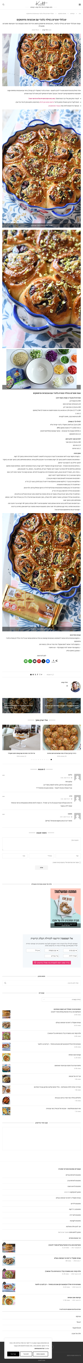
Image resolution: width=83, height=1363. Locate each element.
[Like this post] (40, 675)
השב (3, 775)
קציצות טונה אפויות (75, 1055)
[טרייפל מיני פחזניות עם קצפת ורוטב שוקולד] (21, 737)
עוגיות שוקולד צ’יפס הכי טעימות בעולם (68, 1022)
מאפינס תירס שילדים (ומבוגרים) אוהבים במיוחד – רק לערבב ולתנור (59, 1044)
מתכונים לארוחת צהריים (73, 1175)
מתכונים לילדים (76, 1203)
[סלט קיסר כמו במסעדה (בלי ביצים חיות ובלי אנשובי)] (8, 1274)
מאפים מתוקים (62, 13)
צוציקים (78, 1316)
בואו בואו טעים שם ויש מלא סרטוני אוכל (42, 98)
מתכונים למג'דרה (75, 1215)
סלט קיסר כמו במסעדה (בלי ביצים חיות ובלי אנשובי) (64, 1033)
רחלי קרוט (45, 30)
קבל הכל (13, 1354)
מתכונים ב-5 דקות (75, 1209)
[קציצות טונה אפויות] (8, 1300)
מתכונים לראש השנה (74, 1186)
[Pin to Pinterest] (33, 675)
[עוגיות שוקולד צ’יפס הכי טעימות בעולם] (8, 1261)
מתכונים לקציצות (75, 1221)
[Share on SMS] (26, 661)
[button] (41, 368)
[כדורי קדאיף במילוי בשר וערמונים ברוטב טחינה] (62, 737)
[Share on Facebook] (48, 661)
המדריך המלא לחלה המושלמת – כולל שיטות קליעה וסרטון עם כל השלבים (57, 1087)
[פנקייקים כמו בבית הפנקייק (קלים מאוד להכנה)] (8, 1248)
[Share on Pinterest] (39, 661)
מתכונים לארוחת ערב (74, 1180)
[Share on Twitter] (43, 661)
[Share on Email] (35, 661)
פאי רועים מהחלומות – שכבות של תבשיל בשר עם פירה (63, 1108)
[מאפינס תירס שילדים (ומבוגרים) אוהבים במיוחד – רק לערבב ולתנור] (8, 1287)
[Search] (3, 5)
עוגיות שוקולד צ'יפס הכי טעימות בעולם (68, 1198)
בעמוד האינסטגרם (55, 106)
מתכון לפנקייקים (75, 1192)
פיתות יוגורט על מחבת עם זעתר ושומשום (68, 1065)
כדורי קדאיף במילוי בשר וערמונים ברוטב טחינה (61, 753)
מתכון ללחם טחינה (75, 1232)
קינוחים (72, 13)
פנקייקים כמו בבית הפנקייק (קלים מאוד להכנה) (66, 1012)
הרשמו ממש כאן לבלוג (46, 102)
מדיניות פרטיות (39, 1348)
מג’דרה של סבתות (75, 1076)
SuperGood (77, 1328)
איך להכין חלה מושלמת (73, 1226)
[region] (28, 1348)
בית (80, 13)
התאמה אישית (40, 1354)
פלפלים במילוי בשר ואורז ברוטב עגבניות (68, 1098)
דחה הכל (26, 1354)
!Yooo (79, 1322)
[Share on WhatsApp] (30, 661)
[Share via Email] (31, 675)
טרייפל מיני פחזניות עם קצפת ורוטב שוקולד (21, 753)
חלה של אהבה (76, 1333)
